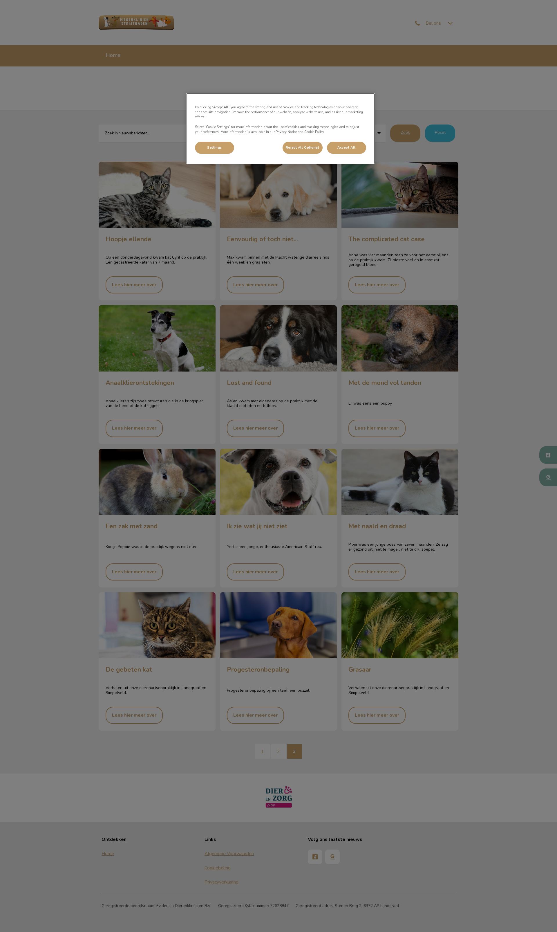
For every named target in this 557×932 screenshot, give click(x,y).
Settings (214, 147)
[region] (280, 128)
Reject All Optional (302, 147)
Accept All (346, 147)
